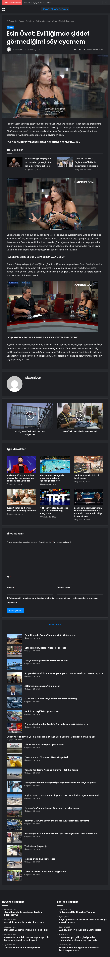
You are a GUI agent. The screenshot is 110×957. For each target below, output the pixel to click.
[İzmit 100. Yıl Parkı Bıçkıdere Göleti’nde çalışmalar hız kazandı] (65, 162)
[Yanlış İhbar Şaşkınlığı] (14, 850)
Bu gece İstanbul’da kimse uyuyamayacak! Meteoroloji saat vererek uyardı (63, 673)
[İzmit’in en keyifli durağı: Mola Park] (14, 715)
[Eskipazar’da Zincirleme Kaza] (14, 862)
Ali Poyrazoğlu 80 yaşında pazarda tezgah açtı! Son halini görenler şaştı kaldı (38, 162)
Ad (9, 577)
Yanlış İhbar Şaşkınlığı (35, 846)
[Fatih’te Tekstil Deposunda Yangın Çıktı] (14, 875)
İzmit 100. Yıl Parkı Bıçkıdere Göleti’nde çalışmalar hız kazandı (87, 162)
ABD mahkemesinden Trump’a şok (42, 686)
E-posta (11, 587)
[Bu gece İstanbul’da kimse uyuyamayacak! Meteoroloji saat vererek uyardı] (14, 677)
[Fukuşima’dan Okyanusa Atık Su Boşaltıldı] (14, 761)
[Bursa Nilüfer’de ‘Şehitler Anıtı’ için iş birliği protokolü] (21, 497)
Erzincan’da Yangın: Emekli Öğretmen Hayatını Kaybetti (53, 808)
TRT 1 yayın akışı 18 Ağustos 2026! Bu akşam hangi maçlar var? (54, 510)
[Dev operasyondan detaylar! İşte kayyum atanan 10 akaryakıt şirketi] (14, 786)
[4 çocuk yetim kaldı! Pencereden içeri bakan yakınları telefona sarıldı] (14, 837)
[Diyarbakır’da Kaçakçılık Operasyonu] (14, 748)
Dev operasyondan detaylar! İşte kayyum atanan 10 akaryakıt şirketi (60, 782)
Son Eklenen (55, 624)
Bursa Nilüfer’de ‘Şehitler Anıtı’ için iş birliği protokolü (21, 509)
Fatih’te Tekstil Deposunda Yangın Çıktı (45, 871)
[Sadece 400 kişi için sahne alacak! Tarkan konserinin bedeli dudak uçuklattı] (21, 464)
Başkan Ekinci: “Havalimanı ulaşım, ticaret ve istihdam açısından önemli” (62, 795)
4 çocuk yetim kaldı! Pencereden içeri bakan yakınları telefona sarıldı (60, 833)
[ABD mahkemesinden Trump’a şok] (14, 690)
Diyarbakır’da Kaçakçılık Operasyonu (44, 744)
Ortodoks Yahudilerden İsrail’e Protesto (45, 647)
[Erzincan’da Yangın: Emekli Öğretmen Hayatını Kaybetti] (14, 812)
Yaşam (21, 21)
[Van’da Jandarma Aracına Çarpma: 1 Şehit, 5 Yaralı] (14, 774)
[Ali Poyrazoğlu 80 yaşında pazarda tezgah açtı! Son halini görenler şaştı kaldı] (14, 162)
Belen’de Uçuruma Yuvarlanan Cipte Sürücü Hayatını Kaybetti (56, 820)
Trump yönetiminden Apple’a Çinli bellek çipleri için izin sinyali (56, 724)
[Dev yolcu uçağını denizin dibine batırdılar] (14, 664)
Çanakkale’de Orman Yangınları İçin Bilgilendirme (50, 635)
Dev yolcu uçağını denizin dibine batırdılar (41, 2)
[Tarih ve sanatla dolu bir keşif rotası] (88, 464)
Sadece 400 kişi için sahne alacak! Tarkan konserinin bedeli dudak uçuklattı (20, 478)
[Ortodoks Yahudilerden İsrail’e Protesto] (14, 651)
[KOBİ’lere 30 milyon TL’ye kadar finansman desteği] (14, 702)
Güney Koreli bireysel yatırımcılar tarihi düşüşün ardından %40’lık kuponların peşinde (51, 736)
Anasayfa (12, 21)
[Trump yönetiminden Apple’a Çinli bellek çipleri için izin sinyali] (14, 728)
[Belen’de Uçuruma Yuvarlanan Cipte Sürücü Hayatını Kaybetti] (14, 824)
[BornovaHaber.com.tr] (55, 9)
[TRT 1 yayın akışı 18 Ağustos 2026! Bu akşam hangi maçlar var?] (55, 497)
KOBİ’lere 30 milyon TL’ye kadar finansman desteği (50, 698)
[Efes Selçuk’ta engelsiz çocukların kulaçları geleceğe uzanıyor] (55, 464)
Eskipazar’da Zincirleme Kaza (39, 858)
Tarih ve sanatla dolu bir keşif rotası (87, 476)
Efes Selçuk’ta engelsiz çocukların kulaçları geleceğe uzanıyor (52, 478)
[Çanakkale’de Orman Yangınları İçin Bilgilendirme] (14, 639)
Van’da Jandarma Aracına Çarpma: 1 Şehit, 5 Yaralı (51, 770)
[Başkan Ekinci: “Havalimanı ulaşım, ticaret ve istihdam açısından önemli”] (14, 799)
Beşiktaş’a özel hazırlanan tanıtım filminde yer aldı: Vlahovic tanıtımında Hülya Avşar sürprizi (88, 511)
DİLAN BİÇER (17, 50)
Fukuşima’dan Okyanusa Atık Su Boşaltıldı (46, 757)
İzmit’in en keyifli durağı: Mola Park (42, 711)
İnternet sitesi (63, 587)
